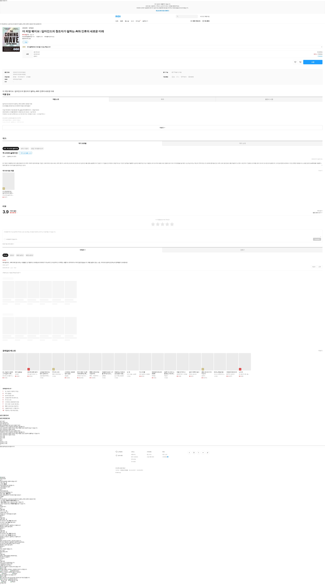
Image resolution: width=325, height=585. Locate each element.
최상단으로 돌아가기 (9, 446)
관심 (26, 42)
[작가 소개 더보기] (162, 165)
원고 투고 (149, 454)
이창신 (37, 374)
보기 (1, 550)
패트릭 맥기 (180, 374)
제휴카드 (133, 454)
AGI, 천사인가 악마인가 (207, 372)
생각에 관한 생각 (32, 372)
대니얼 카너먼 (31, 374)
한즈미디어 (25, 38)
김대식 (203, 375)
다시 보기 (8, 565)
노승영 (134, 374)
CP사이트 (133, 459)
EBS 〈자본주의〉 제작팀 (96, 375)
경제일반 (31, 28)
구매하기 (7, 557)
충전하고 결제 (3, 526)
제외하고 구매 (3, 442)
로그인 (204, 16)
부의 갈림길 (18, 372)
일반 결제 (10, 526)
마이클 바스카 (48, 36)
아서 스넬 (129, 374)
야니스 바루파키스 (219, 374)
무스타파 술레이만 (27, 36)
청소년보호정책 (132, 470)
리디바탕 (133, 461)
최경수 (166, 375)
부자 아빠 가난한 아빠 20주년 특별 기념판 (82, 372)
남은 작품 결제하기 (5, 495)
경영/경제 (24, 28)
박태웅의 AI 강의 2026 (157, 372)
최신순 (5, 255)
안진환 (88, 375)
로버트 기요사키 (81, 375)
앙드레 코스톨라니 (7, 375)
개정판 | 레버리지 (231, 372)
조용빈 (148, 374)
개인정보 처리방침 (124, 470)
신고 (11, 267)
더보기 (320, 170)
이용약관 (117, 470)
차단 (15, 267)
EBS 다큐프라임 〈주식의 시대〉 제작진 (62, 374)
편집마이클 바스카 (37, 148)
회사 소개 (164, 454)
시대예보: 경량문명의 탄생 (70, 372)
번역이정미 (24, 148)
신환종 (104, 375)
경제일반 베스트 (7, 388)
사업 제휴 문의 (150, 456)
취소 (1, 439)
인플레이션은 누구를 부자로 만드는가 (107, 372)
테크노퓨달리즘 (218, 372)
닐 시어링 (117, 375)
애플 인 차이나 (181, 372)
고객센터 (120, 451)
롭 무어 (228, 374)
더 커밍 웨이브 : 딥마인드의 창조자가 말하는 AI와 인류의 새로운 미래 (8, 192)
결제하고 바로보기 (4, 525)
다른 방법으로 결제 (5, 486)
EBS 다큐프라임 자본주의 (94, 372)
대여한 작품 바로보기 (15, 495)
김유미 (233, 374)
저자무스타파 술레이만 (11, 148)
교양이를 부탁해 (44, 375)
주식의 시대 (55, 372)
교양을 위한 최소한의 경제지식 (45, 372)
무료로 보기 (3, 514)
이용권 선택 (3, 512)
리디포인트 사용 (4, 524)
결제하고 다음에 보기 (15, 525)
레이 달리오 (142, 374)
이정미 (38, 36)
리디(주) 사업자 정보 (120, 468)
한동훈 (51, 375)
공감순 (12, 255)
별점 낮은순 (29, 255)
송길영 (66, 375)
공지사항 (120, 455)
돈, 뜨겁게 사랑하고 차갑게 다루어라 (8, 372)
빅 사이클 (142, 372)
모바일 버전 (3, 583)
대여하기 (2, 557)
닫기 (4, 550)
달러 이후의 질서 (194, 372)
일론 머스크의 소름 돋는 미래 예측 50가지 (169, 372)
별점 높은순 (20, 255)
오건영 (17, 374)
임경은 (122, 375)
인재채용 (164, 456)
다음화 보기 (3, 565)
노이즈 (241, 372)
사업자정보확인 (140, 470)
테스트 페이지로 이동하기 (162, 10)
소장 (312, 62)
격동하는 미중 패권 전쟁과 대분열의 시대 (120, 372)
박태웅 (153, 375)
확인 (1, 505)
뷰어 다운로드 (134, 456)
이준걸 (185, 374)
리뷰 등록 (317, 239)
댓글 (313, 266)
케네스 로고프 (193, 374)
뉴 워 (128, 372)
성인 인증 (2, 436)
